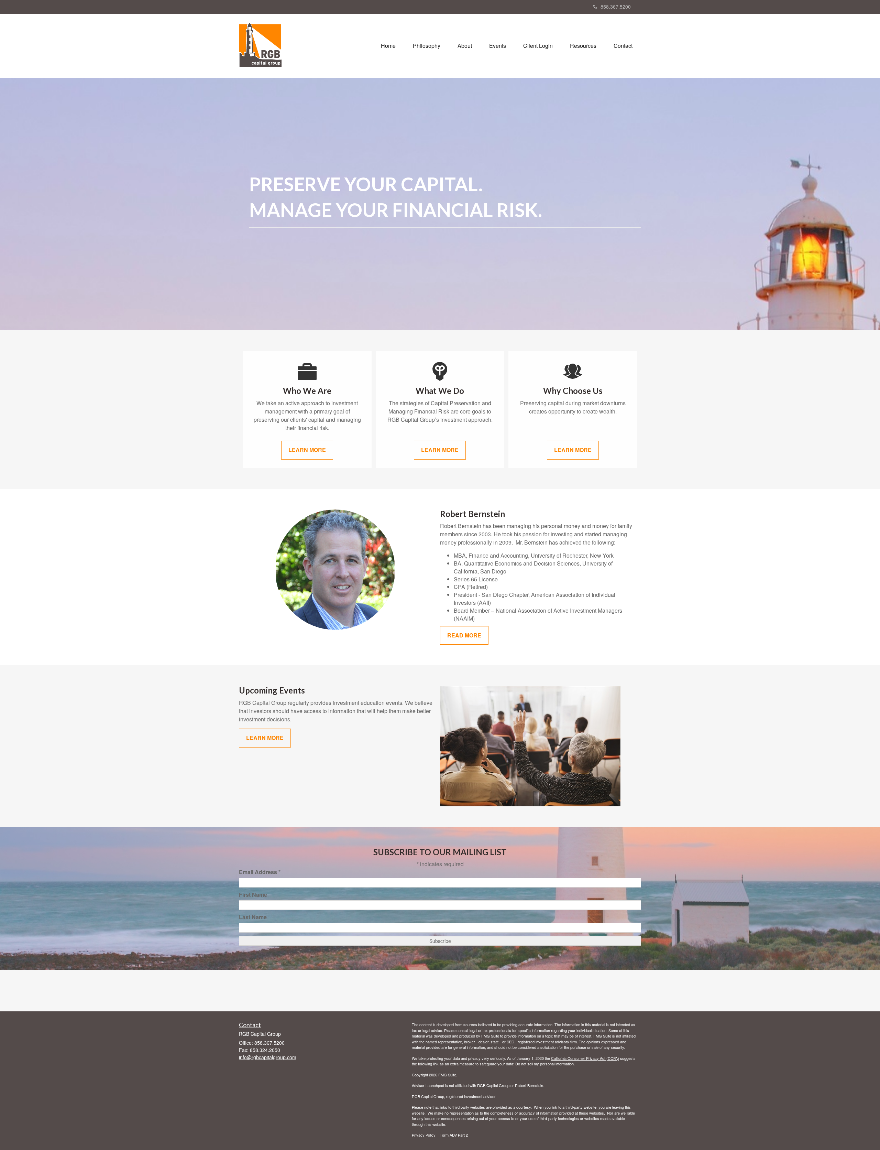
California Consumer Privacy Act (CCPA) (585, 1058)
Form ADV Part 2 (454, 1135)
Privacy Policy (424, 1135)
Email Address (259, 872)
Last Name (253, 917)
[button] (426, 45)
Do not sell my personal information (544, 1063)
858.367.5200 (616, 6)
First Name (253, 895)
